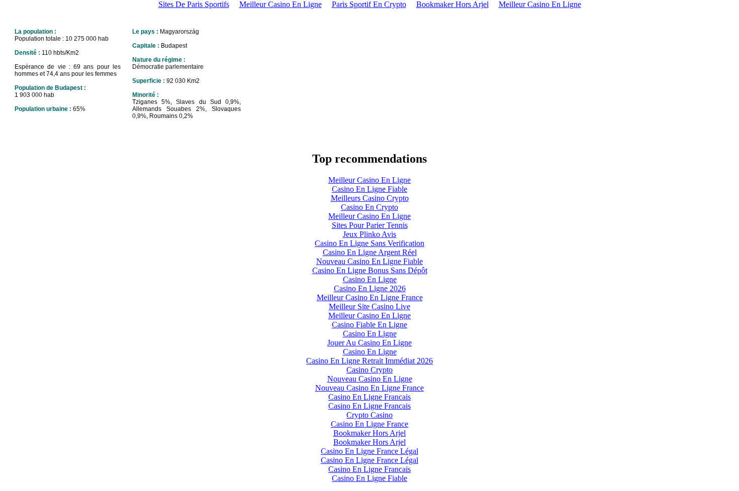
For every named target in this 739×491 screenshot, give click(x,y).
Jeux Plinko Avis (369, 234)
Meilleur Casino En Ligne (369, 180)
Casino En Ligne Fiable (369, 189)
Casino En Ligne (370, 279)
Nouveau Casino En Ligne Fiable (369, 261)
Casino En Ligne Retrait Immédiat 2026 (369, 360)
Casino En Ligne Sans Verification (369, 243)
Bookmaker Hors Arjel (369, 433)
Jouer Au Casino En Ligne (369, 342)
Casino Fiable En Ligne (369, 324)
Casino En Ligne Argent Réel (370, 252)
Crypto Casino (369, 415)
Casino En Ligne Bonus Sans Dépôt (369, 270)
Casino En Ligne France (369, 424)
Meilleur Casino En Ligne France (370, 297)
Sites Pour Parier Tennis (370, 225)
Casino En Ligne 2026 (370, 288)
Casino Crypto (369, 369)
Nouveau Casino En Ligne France (369, 388)
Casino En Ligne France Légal (369, 451)
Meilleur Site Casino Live (369, 306)
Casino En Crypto (369, 207)
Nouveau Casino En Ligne (369, 379)
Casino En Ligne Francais (369, 397)
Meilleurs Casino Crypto (370, 198)
